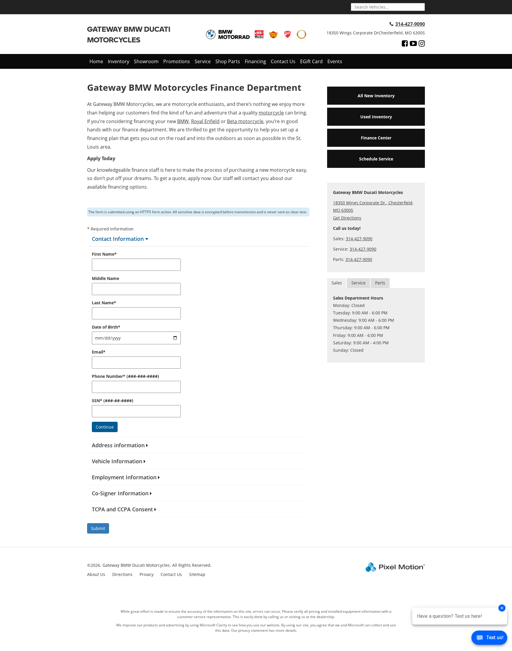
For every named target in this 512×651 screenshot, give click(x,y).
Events (334, 61)
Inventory (118, 61)
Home (96, 61)
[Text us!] (489, 639)
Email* (98, 352)
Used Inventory (376, 117)
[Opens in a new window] (405, 43)
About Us (96, 574)
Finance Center (376, 138)
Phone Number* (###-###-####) (125, 376)
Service (203, 61)
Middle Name (105, 278)
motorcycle (271, 112)
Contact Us (283, 61)
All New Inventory (376, 95)
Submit (98, 528)
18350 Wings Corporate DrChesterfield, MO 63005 (376, 33)
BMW (183, 121)
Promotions (176, 61)
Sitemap (197, 574)
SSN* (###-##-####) (112, 400)
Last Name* (104, 302)
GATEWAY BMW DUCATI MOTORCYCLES (128, 34)
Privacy (146, 574)
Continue (105, 427)
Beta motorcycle (245, 121)
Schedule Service (376, 159)
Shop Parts (227, 61)
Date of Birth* (106, 327)
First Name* (104, 254)
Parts (380, 283)
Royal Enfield (205, 121)
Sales (337, 283)
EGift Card (311, 61)
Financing (255, 61)
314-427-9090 (410, 24)
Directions (122, 574)
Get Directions (347, 218)
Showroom (146, 61)
